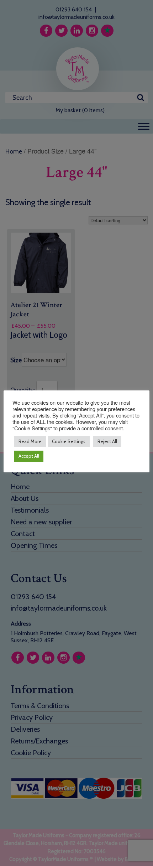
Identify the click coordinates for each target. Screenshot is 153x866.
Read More (30, 441)
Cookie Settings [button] (68, 441)
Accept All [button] (29, 456)
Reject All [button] (107, 441)
